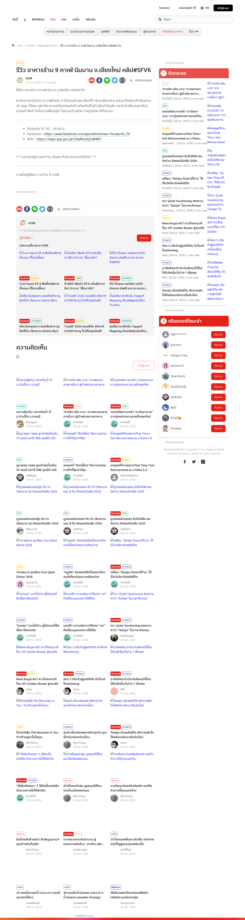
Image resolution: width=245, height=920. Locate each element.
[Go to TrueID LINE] (203, 464)
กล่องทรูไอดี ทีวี (187, 8)
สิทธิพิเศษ (38, 19)
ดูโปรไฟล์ (24, 238)
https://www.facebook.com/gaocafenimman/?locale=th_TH (87, 133)
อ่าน (53, 19)
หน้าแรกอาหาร (55, 31)
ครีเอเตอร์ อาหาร (173, 31)
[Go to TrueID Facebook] (185, 464)
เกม (64, 19)
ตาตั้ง (76, 19)
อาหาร (30, 46)
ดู (25, 19)
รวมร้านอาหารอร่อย (82, 31)
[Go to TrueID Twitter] (194, 464)
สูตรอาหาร (149, 31)
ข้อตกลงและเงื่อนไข (173, 450)
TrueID (23, 8)
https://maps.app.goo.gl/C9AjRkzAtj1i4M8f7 (69, 139)
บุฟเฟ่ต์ (105, 31)
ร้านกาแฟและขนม (126, 31)
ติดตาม (144, 238)
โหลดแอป (164, 8)
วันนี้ (15, 19)
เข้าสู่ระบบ (223, 8)
